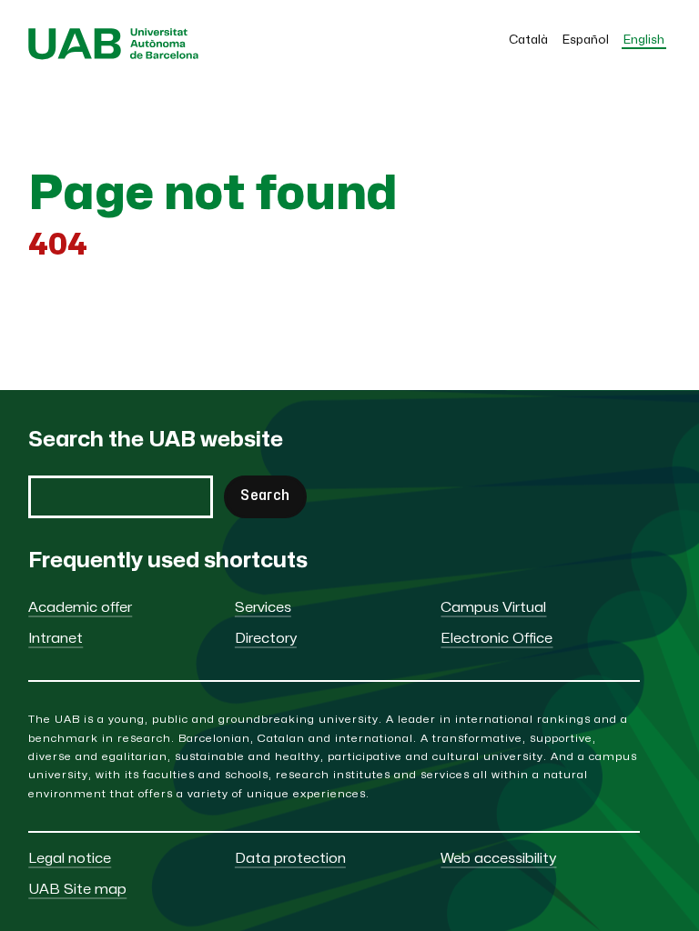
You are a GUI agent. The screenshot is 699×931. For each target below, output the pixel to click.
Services (263, 608)
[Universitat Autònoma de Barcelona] (113, 56)
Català (528, 40)
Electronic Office (496, 639)
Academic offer (80, 608)
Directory (266, 639)
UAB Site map (77, 889)
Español (585, 40)
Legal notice (69, 859)
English (643, 40)
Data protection (290, 859)
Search (264, 496)
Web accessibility (498, 859)
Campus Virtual (493, 608)
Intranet (55, 639)
